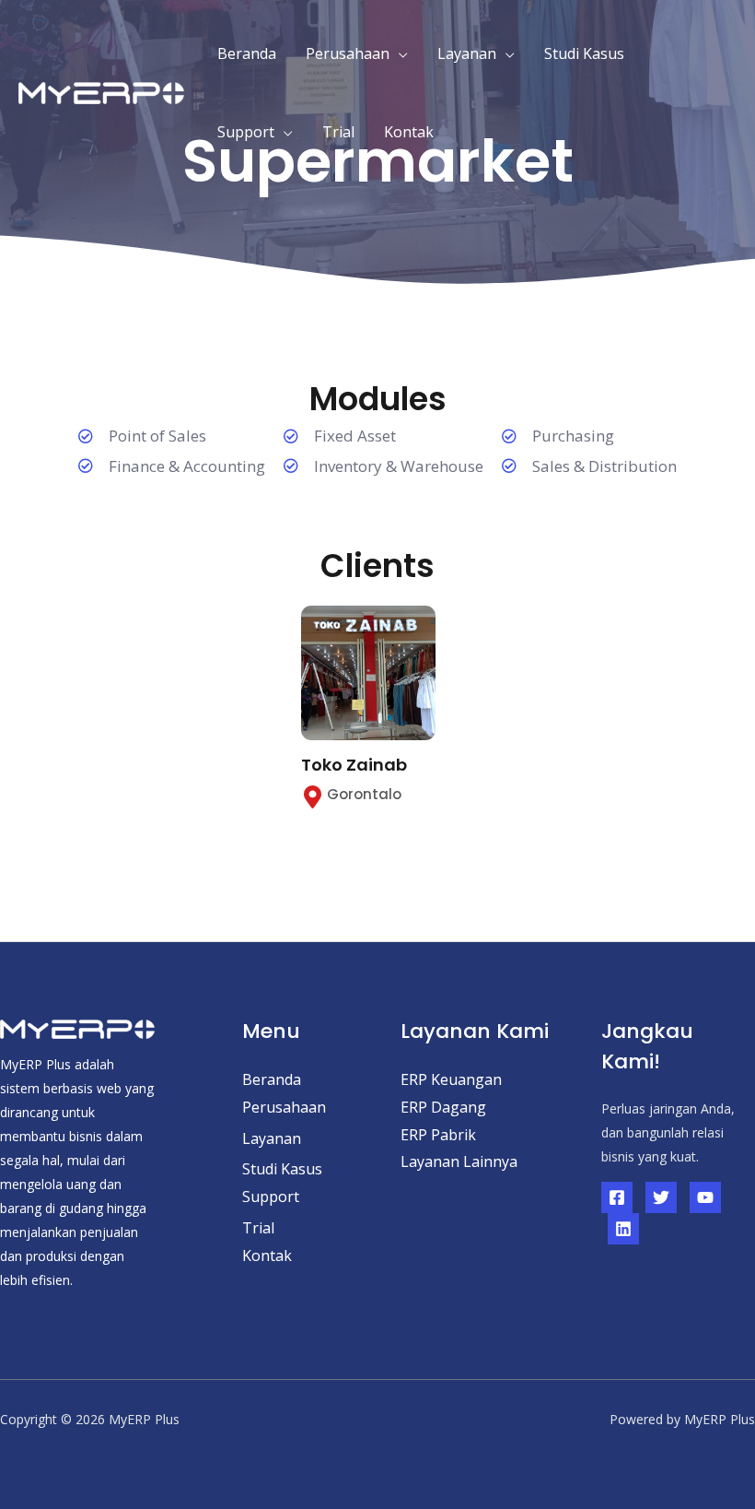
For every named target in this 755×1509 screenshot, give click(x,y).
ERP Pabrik (438, 1135)
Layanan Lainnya (459, 1161)
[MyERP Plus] (101, 91)
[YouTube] (705, 1197)
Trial (338, 132)
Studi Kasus (584, 53)
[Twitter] (661, 1197)
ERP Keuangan (451, 1079)
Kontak (409, 132)
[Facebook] (617, 1197)
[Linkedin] (623, 1228)
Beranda (246, 53)
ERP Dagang (443, 1107)
